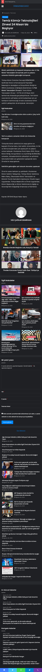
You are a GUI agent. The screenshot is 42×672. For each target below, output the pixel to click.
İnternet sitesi (6, 406)
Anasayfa (6, 13)
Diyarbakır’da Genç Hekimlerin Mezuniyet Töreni (25, 560)
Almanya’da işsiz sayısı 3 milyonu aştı (15, 480)
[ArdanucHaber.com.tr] (21, 6)
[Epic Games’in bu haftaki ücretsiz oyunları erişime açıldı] (31, 290)
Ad (3, 391)
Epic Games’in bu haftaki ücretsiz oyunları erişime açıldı (31, 299)
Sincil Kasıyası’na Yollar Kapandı (14, 1)
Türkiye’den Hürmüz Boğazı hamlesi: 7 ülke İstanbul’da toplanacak (27, 473)
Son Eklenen (21, 431)
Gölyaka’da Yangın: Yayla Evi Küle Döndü (16, 577)
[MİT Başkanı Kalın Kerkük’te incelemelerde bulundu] (7, 495)
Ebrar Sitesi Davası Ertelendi (12, 549)
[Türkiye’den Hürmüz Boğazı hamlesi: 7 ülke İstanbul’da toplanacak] (7, 474)
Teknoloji (13, 13)
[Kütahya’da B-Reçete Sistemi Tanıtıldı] (7, 513)
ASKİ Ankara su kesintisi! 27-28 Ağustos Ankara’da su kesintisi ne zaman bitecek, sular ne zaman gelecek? (21, 528)
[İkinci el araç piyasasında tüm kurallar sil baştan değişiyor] (7, 126)
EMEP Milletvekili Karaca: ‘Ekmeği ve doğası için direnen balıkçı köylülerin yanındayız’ (18, 520)
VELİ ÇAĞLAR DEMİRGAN (12, 32)
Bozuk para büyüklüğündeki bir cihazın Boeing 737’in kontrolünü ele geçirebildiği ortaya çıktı (10, 346)
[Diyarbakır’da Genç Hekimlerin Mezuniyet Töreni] (7, 562)
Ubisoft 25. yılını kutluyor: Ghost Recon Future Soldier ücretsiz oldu (31, 344)
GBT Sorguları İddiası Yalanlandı (25, 568)
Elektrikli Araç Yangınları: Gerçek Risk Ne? (10, 322)
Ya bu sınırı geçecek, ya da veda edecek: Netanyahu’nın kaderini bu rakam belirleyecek (26, 464)
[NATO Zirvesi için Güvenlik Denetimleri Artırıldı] (7, 504)
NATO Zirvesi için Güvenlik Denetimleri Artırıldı (23, 503)
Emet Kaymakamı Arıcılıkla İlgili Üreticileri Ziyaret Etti (21, 444)
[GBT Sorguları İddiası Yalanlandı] (7, 570)
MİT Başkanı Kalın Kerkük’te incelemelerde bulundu (24, 494)
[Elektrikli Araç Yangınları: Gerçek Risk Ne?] (11, 314)
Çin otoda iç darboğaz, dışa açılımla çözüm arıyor (30, 323)
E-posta (4, 399)
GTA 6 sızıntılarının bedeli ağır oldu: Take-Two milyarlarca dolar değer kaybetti (11, 300)
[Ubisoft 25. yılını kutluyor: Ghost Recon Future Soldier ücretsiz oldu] (31, 335)
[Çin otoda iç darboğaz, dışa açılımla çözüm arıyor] (31, 314)
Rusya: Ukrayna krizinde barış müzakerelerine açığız (20, 554)
